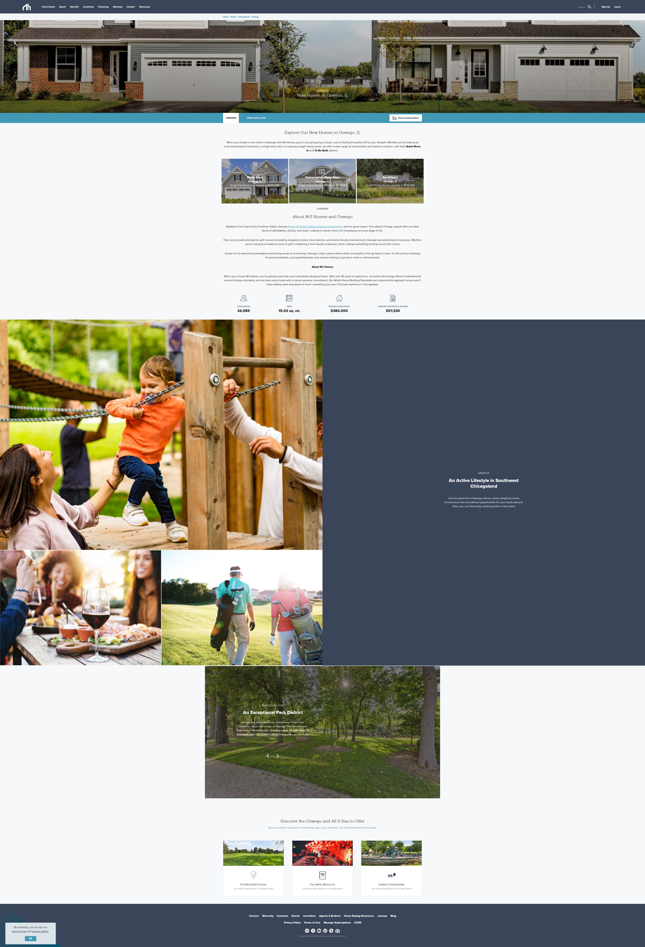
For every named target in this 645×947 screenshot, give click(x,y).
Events (296, 916)
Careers (254, 916)
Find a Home (48, 6)
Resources (144, 6)
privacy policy (40, 931)
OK (30, 938)
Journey (382, 916)
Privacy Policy (292, 922)
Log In (617, 6)
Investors (282, 916)
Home (226, 16)
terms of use (19, 931)
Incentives (88, 6)
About (62, 6)
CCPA (357, 922)
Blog (393, 916)
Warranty (117, 6)
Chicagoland (243, 16)
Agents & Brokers (330, 916)
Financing (103, 6)
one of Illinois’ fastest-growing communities (316, 226)
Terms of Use (312, 922)
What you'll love (256, 117)
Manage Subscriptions (337, 922)
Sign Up (606, 6)
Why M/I (74, 6)
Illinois (233, 16)
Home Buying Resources (359, 916)
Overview (231, 117)
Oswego (255, 16)
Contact (131, 6)
